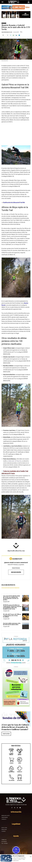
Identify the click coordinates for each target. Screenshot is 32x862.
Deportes (4, 23)
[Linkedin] (16, 35)
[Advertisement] (16, 135)
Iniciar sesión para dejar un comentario (10, 587)
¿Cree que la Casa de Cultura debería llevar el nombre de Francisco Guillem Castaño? (15, 727)
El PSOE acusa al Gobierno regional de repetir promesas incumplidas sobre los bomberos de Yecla (12, 607)
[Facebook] (7, 35)
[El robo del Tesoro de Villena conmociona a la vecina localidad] (25, 616)
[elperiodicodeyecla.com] (16, 546)
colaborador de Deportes (15, 461)
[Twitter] (10, 35)
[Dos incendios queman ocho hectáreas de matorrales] (25, 625)
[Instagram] (17, 808)
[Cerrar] (30, 856)
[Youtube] (20, 808)
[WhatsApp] (13, 35)
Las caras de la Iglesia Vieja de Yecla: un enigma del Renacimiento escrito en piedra (11, 598)
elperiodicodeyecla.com (7, 32)
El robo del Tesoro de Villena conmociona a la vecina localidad (12, 616)
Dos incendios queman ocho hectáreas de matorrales (12, 624)
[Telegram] (19, 35)
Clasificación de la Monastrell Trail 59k (14, 202)
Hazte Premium (16, 567)
